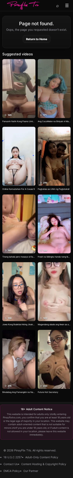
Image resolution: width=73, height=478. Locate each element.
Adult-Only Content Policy (41, 457)
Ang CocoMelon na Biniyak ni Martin (54, 121)
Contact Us (11, 464)
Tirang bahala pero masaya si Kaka (18, 257)
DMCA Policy (12, 471)
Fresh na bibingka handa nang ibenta (54, 257)
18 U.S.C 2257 (13, 457)
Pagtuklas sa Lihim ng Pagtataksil (53, 189)
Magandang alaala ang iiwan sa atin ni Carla (54, 324)
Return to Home (36, 39)
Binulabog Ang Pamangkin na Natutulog (18, 392)
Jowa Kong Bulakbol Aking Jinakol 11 (18, 324)
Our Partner (30, 471)
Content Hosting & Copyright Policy (43, 464)
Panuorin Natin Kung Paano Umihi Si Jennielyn (18, 121)
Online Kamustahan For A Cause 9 (18, 189)
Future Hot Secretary (48, 392)
